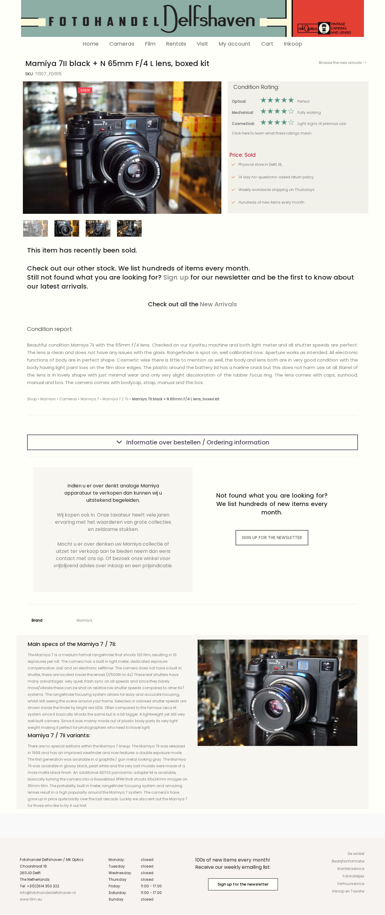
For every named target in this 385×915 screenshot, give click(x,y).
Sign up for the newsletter (243, 884)
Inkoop (293, 43)
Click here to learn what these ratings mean (272, 133)
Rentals (176, 43)
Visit (202, 43)
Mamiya (48, 398)
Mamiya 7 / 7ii (115, 398)
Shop (32, 398)
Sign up (176, 277)
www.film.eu (31, 899)
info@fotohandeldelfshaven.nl (48, 892)
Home (91, 43)
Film (150, 43)
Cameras (121, 43)
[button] (212, 147)
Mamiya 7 (90, 398)
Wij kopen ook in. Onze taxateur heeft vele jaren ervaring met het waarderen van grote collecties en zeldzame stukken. (113, 522)
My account (235, 43)
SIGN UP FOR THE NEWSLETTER (272, 538)
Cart (267, 43)
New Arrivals (218, 304)
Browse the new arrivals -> (343, 62)
